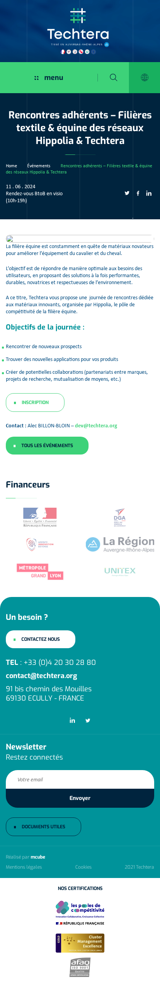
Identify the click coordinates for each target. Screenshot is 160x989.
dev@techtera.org (96, 425)
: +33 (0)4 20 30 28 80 (51, 662)
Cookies (83, 867)
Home (11, 166)
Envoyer (80, 798)
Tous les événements (47, 445)
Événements (38, 166)
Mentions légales (24, 867)
